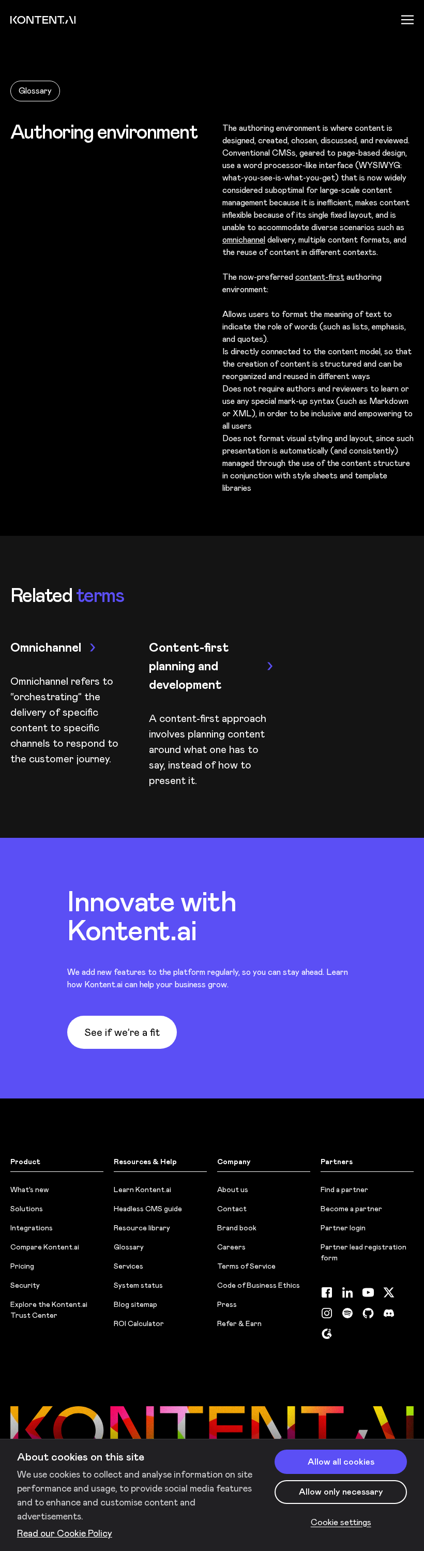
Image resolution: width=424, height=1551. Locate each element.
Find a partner (344, 1189)
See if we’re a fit (122, 1032)
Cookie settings (341, 1522)
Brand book (236, 1227)
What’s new (29, 1189)
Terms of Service (246, 1266)
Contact (232, 1208)
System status (138, 1285)
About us (232, 1189)
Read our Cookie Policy (64, 1533)
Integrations (31, 1227)
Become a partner (351, 1208)
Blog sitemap (135, 1304)
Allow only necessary (341, 1491)
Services (128, 1266)
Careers (231, 1247)
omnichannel (243, 239)
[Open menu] (407, 19)
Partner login (343, 1227)
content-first (319, 277)
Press (227, 1304)
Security (25, 1285)
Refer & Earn (239, 1323)
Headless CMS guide (148, 1208)
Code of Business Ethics (258, 1285)
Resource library (142, 1227)
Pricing (22, 1266)
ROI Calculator (139, 1323)
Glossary (35, 90)
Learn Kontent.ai (142, 1189)
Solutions (26, 1208)
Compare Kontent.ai (44, 1247)
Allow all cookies (341, 1461)
